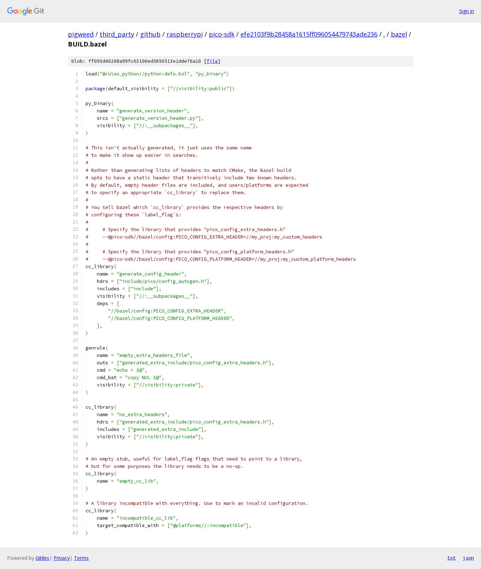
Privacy (62, 558)
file (212, 61)
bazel (399, 34)
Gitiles (42, 558)
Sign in (466, 11)
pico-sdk (222, 34)
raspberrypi (185, 34)
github (150, 34)
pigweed (81, 34)
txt (451, 558)
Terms (81, 558)
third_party (117, 34)
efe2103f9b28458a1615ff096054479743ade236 (309, 34)
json (468, 558)
